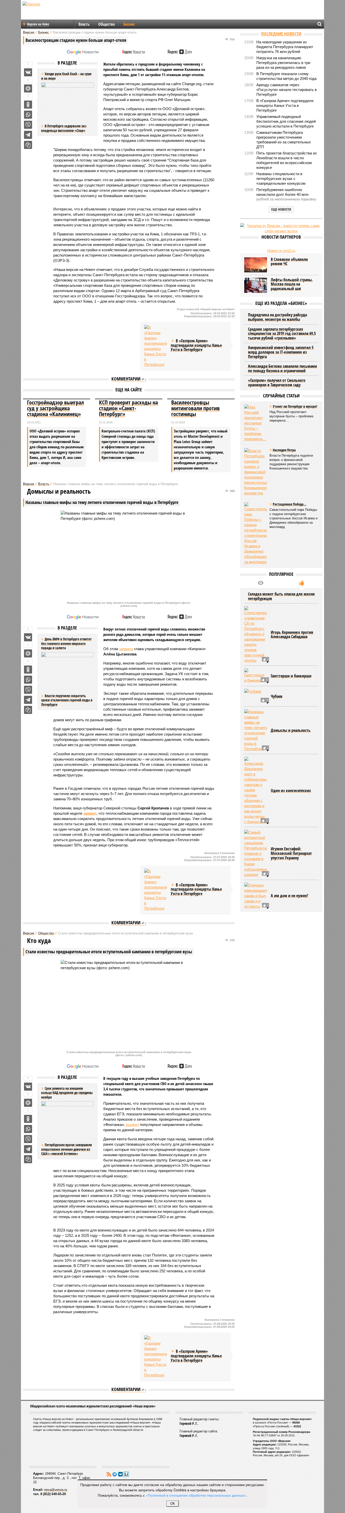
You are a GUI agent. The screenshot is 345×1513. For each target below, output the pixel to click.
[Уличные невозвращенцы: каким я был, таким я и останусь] (255, 895)
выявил (132, 1124)
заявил (89, 813)
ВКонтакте (120, 1474)
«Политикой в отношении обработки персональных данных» (196, 1495)
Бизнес (129, 24)
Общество (106, 24)
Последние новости (281, 34)
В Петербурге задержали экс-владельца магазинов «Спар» (64, 128)
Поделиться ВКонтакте (28, 72)
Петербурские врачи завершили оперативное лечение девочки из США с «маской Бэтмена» (66, 1149)
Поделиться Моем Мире (28, 88)
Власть (84, 24)
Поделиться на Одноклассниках (28, 105)
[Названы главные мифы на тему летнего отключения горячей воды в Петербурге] (255, 730)
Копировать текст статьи (28, 145)
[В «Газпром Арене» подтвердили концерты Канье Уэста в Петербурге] (155, 346)
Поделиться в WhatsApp (28, 115)
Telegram (114, 1474)
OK (172, 1503)
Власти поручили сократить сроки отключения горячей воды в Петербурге (66, 700)
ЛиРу (126, 1474)
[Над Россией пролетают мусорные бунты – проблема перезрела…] (255, 423)
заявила (126, 649)
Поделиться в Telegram (28, 135)
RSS (108, 1474)
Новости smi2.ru (281, 250)
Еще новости (281, 209)
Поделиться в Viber (28, 125)
